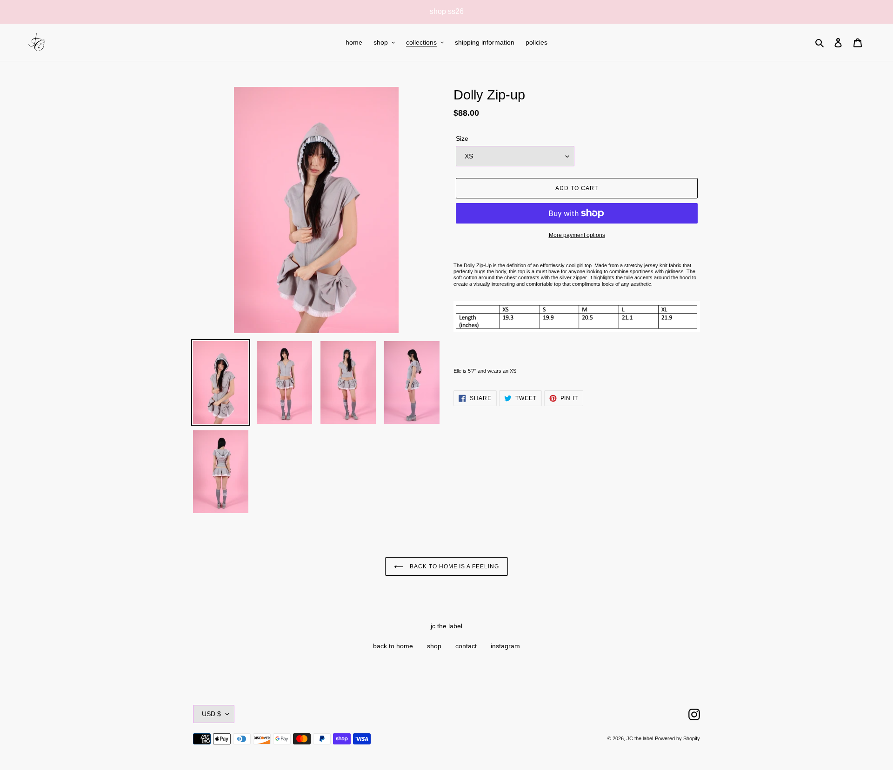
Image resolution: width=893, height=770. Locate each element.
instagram (505, 646)
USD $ (211, 713)
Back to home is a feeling (453, 566)
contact (466, 646)
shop (434, 646)
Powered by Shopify (677, 738)
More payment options (577, 235)
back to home (393, 646)
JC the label (639, 738)
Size (462, 138)
